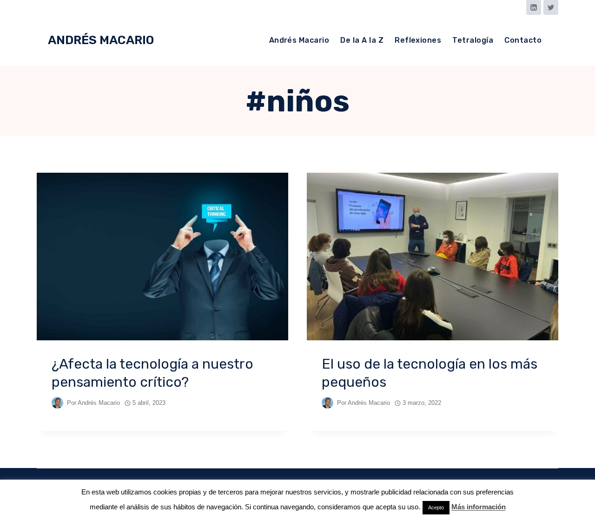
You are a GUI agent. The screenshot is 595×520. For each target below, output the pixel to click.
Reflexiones (418, 40)
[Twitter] (550, 7)
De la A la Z (361, 40)
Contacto (523, 40)
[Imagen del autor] (57, 403)
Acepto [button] (436, 507)
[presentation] (162, 256)
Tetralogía (472, 40)
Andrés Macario (299, 40)
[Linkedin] (533, 7)
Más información (478, 507)
